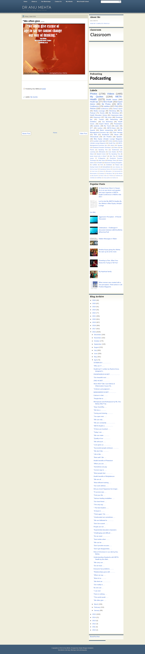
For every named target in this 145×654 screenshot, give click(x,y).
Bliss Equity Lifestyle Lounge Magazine (108, 139)
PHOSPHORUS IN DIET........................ (107, 374)
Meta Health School (83, 1)
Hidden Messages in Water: (108, 239)
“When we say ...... (100, 575)
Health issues (111, 99)
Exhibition (109, 165)
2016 (94, 332)
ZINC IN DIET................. (102, 380)
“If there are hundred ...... (102, 429)
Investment (61, 650)
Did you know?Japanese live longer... (106, 489)
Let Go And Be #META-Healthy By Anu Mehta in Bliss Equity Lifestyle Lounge (110, 203)
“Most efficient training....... (102, 482)
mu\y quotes (107, 177)
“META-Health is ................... (103, 426)
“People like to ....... (100, 398)
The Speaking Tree (114, 154)
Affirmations (102, 152)
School (114, 169)
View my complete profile (100, 23)
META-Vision (111, 128)
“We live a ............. (100, 410)
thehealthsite (106, 167)
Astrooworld (117, 171)
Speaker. (119, 136)
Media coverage (99, 111)
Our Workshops (46, 1)
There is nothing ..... (100, 594)
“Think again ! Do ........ (101, 514)
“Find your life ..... (99, 495)
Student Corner (101, 154)
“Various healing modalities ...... (104, 498)
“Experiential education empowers (105, 530)
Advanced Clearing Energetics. (113, 162)
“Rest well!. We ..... (100, 457)
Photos (93, 93)
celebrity (120, 169)
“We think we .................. (102, 581)
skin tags (67, 650)
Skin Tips (112, 156)
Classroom (97, 117)
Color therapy (117, 132)
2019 (94, 322)
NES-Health (107, 102)
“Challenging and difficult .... (103, 533)
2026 (94, 300)
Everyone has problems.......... (104, 569)
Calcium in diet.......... (101, 395)
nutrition (107, 106)
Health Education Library (98, 115)
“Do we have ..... (99, 565)
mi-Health (99, 162)
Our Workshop (107, 121)
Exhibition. (93, 121)
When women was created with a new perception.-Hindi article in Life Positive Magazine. (110, 285)
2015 (94, 614)
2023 (94, 310)
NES (95, 134)
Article (110, 141)
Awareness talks (116, 115)
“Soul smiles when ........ (102, 539)
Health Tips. (112, 143)
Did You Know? (94, 169)
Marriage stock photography (79, 650)
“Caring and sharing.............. (103, 413)
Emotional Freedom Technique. (102, 147)
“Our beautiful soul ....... (101, 377)
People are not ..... (100, 527)
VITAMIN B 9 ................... (102, 362)
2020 (94, 319)
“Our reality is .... (99, 584)
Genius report (117, 108)
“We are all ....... (99, 479)
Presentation (118, 124)
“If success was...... (100, 492)
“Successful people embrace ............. (106, 448)
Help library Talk (110, 173)
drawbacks (105, 134)
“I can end (97, 591)
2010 (94, 630)
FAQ (116, 106)
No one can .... (98, 587)
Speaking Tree (103, 150)
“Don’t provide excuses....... (103, 545)
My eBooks (69, 1)
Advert (101, 171)
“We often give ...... (33, 21)
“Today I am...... (99, 432)
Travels (101, 119)
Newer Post (26, 133)
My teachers (95, 175)
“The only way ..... (100, 504)
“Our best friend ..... (100, 501)
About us (34, 1)
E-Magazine (101, 158)
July (95, 350)
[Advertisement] (55, 115)
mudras (114, 177)
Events (102, 113)
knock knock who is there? (98, 156)
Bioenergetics (93, 173)
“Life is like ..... (98, 454)
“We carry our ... (99, 562)
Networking (114, 119)
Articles (93, 108)
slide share (102, 160)
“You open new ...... (100, 416)
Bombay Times (111, 160)
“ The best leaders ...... (101, 508)
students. (97, 126)
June (95, 353)
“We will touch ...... (100, 441)
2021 (94, 316)
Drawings (101, 173)
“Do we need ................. (102, 536)
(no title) (93, 212)
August (96, 347)
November (97, 338)
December (97, 334)
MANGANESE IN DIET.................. (105, 392)
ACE (101, 165)
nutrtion (100, 128)
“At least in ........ (99, 511)
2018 (94, 325)
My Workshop (114, 113)
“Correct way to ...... (100, 470)
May (95, 357)
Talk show (108, 117)
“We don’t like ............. (101, 451)
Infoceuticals (94, 136)
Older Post (83, 133)
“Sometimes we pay (100, 467)
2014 (94, 617)
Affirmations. (109, 171)
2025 (94, 303)
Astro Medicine (116, 167)
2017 (94, 328)
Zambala (92, 177)
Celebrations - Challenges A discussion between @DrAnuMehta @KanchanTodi (110, 230)
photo (112, 145)
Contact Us (58, 1)
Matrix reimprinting (106, 130)
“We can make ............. (101, 435)
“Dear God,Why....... (100, 407)
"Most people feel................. (103, 473)
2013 (94, 620)
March (96, 604)
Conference (104, 108)
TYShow (111, 175)
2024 (94, 306)
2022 (94, 313)
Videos (110, 93)
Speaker (120, 145)
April (95, 360)
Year (98, 636)
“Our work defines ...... (101, 486)
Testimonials (115, 150)
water (117, 126)
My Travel (107, 126)
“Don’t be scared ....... (101, 523)
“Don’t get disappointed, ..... (103, 549)
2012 (94, 624)
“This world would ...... (101, 597)
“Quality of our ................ (102, 438)
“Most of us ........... (100, 578)
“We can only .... (99, 419)
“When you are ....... (100, 463)
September (97, 344)
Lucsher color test (99, 141)
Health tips (94, 102)
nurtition (94, 165)
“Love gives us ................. (102, 445)
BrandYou (93, 636)
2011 (94, 627)
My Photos (106, 104)
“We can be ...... (99, 542)
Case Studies (112, 152)
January (96, 610)
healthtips (99, 177)
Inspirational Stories (105, 169)
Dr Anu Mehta (36, 7)
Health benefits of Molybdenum (104, 476)
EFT (91, 128)
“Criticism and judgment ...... (103, 389)
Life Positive (107, 136)
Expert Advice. (104, 124)
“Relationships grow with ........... (104, 572)
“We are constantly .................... (104, 423)
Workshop (112, 111)
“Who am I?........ (99, 366)
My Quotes (34, 97)
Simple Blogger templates (86, 648)
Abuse (116, 134)
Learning (92, 152)
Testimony (118, 175)
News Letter (103, 175)
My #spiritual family (105, 271)
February (97, 607)
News (116, 147)
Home (25, 1)
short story (95, 171)
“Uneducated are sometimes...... (104, 517)
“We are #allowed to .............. (103, 520)
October (96, 341)
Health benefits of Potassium (103, 460)
